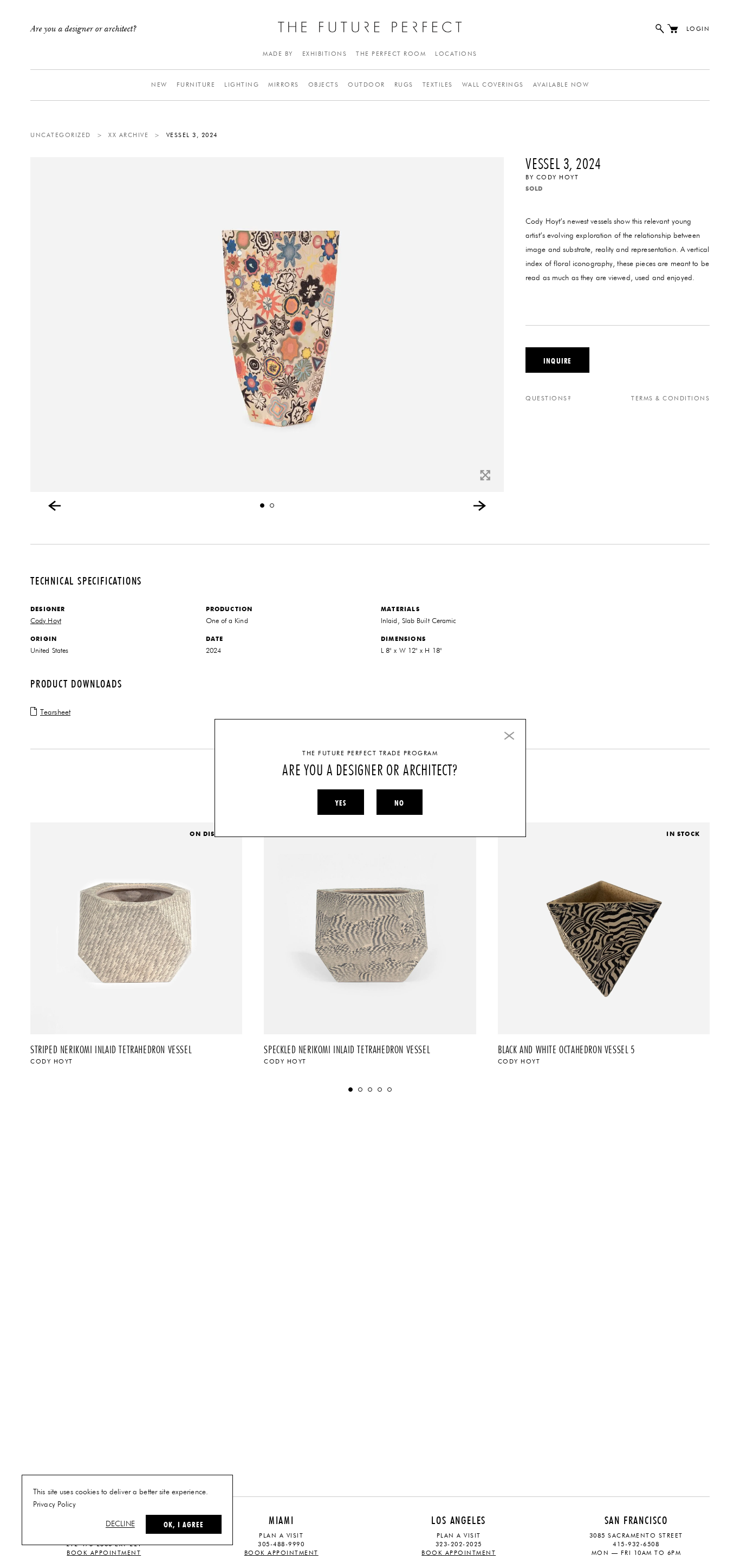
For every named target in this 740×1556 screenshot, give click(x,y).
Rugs (403, 85)
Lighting (241, 85)
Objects (323, 85)
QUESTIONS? (548, 398)
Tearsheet (55, 712)
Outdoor (366, 85)
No (399, 803)
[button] (262, 505)
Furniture (196, 85)
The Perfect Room (391, 54)
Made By (278, 54)
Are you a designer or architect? (83, 29)
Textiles (438, 85)
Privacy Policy (54, 1504)
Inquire (557, 361)
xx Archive (128, 135)
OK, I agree (184, 1524)
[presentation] (54, 505)
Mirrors (283, 85)
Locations (456, 54)
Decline (120, 1524)
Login (698, 29)
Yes (340, 803)
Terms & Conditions (670, 398)
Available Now (561, 85)
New (159, 85)
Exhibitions (324, 54)
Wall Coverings (493, 85)
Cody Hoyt (557, 177)
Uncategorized (60, 135)
